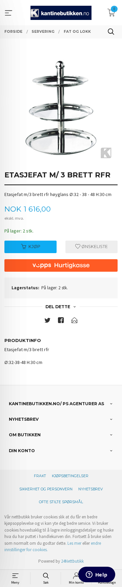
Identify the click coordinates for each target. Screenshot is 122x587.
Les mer (74, 543)
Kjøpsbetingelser (70, 476)
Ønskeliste (94, 246)
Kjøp (34, 246)
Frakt (40, 476)
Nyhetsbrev (90, 489)
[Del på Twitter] (47, 321)
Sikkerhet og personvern (46, 489)
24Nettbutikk (72, 561)
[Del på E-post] (74, 321)
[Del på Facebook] (61, 321)
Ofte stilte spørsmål (61, 502)
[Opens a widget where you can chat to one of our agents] (96, 575)
